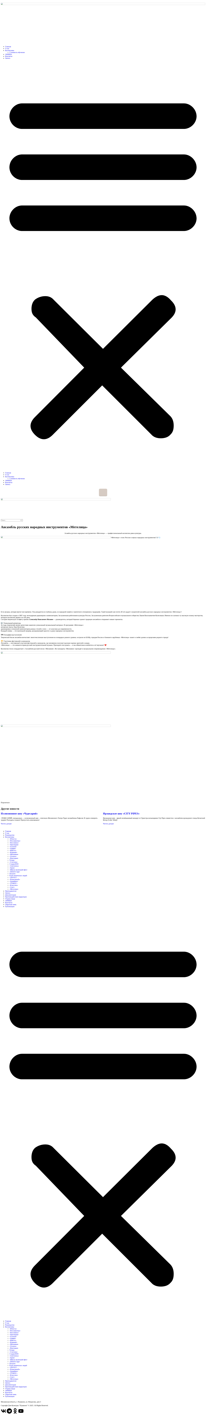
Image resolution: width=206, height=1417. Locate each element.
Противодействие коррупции (16, 897)
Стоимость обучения (17, 52)
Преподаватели (10, 891)
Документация (10, 895)
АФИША (8, 54)
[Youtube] (21, 1411)
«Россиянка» (14, 843)
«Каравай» (13, 852)
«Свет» (12, 887)
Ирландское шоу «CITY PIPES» (121, 813)
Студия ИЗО (14, 864)
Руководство (9, 835)
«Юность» (13, 839)
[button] (103, 265)
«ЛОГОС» (13, 877)
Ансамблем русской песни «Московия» (39, 649)
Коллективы (9, 50)
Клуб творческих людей (18, 875)
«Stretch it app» (14, 872)
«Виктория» (13, 858)
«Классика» (13, 885)
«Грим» (12, 868)
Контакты (8, 56)
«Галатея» (13, 847)
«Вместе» (12, 850)
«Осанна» (13, 856)
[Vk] (3, 1411)
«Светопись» (14, 866)
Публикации (9, 906)
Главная (8, 47)
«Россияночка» (14, 841)
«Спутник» (13, 862)
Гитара (11, 860)
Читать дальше (6, 824)
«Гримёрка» (13, 881)
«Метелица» (13, 889)
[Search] (22, 520)
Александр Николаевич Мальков (41, 619)
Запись (7, 58)
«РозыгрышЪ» (14, 879)
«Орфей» (12, 848)
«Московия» (13, 854)
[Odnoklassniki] (15, 1411)
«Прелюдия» (14, 845)
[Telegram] (9, 1411)
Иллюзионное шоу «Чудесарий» (19, 813)
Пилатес (12, 874)
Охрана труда (10, 899)
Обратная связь (10, 904)
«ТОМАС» (13, 883)
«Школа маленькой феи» (18, 870)
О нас (7, 48)
